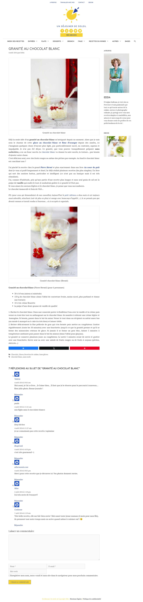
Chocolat (14, 354)
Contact (81, 2)
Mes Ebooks (71, 35)
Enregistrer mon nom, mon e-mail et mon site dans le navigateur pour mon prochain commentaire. (54, 575)
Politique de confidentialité (92, 599)
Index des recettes (15, 41)
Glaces (21, 354)
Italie (80, 41)
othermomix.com (21, 467)
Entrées (31, 41)
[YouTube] (67, 31)
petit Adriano (70, 195)
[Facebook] (62, 31)
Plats (43, 41)
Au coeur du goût (92, 167)
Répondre (18, 394)
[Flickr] (80, 31)
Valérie (17, 379)
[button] (135, 41)
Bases (127, 41)
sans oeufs (27, 357)
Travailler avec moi (67, 2)
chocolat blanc (48, 152)
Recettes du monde (97, 41)
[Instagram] (71, 31)
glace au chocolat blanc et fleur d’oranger (55, 142)
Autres (115, 41)
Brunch (71, 41)
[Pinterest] (75, 31)
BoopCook (18, 446)
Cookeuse (18, 509)
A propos (53, 2)
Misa (16, 488)
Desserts (57, 41)
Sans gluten (43, 354)
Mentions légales (76, 599)
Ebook (91, 2)
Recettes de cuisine (31, 354)
